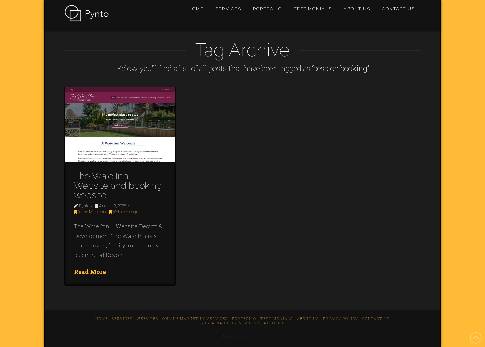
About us (308, 319)
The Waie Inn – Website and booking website (118, 186)
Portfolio (244, 319)
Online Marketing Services (195, 319)
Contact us (376, 319)
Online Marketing (92, 211)
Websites (147, 319)
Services (122, 319)
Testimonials (276, 319)
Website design (125, 211)
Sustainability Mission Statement (242, 323)
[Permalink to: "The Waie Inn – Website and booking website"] (120, 124)
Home (101, 319)
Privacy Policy (340, 319)
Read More (90, 271)
